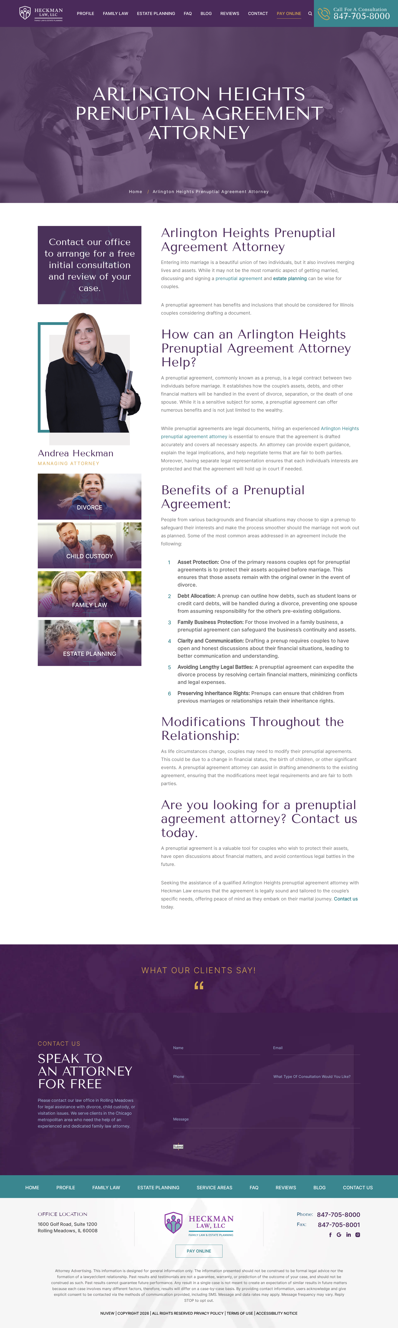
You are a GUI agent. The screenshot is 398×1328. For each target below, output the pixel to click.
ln (348, 1234)
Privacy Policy (209, 1313)
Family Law (115, 13)
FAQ (188, 13)
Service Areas (214, 1187)
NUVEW (107, 1313)
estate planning (290, 278)
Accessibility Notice (277, 1313)
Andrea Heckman (76, 453)
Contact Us (358, 1187)
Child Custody (89, 556)
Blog (206, 13)
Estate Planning (156, 13)
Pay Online (289, 13)
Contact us (346, 899)
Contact (258, 13)
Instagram (357, 1234)
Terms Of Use (240, 1313)
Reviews (229, 13)
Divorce (89, 507)
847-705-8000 (362, 16)
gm (339, 1234)
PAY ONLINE (199, 1251)
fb (330, 1235)
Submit (178, 1147)
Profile (85, 13)
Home (32, 1187)
